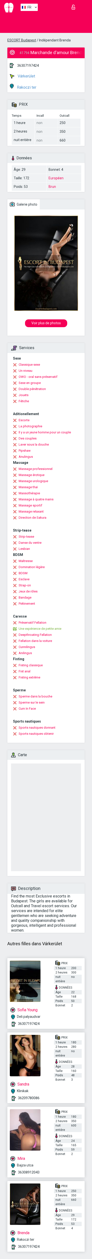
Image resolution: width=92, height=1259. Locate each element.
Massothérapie (29, 493)
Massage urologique (33, 481)
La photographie (30, 426)
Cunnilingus (27, 647)
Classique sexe (29, 364)
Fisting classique (31, 665)
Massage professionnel (36, 469)
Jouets (23, 395)
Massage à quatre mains (36, 499)
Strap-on (25, 585)
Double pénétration (32, 389)
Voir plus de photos (46, 323)
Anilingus (25, 653)
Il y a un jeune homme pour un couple (45, 432)
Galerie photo (26, 204)
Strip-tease (26, 536)
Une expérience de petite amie (40, 628)
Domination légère (32, 567)
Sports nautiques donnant (37, 727)
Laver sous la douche (34, 444)
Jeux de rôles (28, 591)
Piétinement (27, 603)
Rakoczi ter (26, 87)
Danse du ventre (30, 542)
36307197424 (28, 65)
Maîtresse (26, 561)
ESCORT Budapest (21, 40)
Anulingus (26, 456)
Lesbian (24, 549)
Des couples (28, 438)
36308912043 (28, 1172)
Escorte (24, 420)
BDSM (23, 573)
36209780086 (28, 1098)
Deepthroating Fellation (35, 635)
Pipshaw (25, 450)
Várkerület (26, 76)
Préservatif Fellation (32, 622)
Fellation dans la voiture (35, 641)
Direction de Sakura (32, 517)
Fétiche (24, 401)
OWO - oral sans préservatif (38, 377)
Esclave (24, 579)
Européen (56, 178)
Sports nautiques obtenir (36, 733)
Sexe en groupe (30, 383)
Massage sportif (30, 505)
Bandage (25, 597)
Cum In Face (27, 708)
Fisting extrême (29, 677)
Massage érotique (31, 475)
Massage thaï (28, 487)
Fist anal (24, 671)
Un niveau (25, 370)
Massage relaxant (31, 511)
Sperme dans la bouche (35, 696)
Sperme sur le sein (32, 702)
